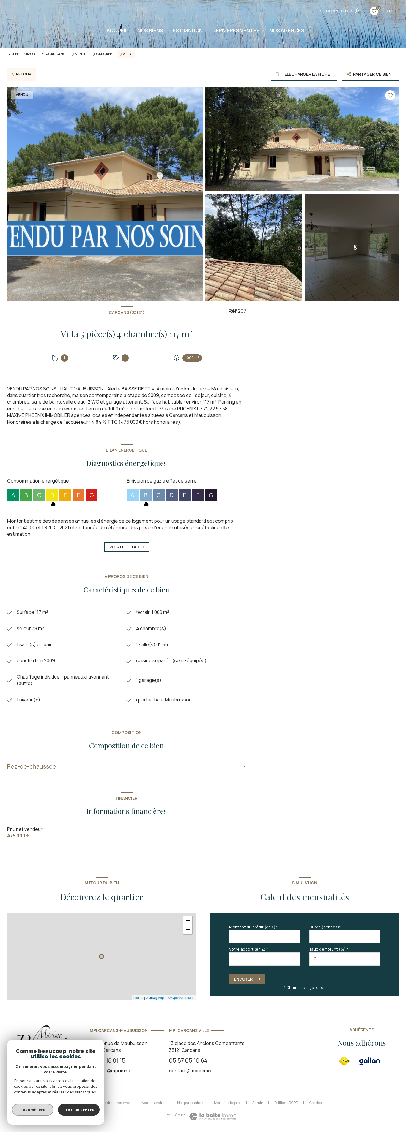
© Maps (156, 997)
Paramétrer (32, 1109)
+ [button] (188, 920)
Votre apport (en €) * (248, 949)
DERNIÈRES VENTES (236, 30)
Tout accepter (79, 1109)
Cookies (315, 1103)
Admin (257, 1102)
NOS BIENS (150, 30)
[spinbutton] (344, 959)
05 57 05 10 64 (188, 1060)
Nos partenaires (190, 1102)
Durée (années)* (325, 926)
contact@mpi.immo (111, 1070)
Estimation (188, 30)
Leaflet (138, 997)
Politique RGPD (286, 1102)
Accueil (117, 30)
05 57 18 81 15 (107, 1060)
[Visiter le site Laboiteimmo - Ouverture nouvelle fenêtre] (212, 1116)
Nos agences (286, 30)
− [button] (188, 929)
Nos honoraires (153, 1102)
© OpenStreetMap (181, 997)
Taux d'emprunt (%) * (329, 949)
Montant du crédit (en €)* (253, 926)
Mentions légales (227, 1102)
